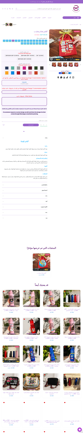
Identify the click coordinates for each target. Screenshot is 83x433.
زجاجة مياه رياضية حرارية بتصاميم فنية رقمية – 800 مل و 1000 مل (31, 309)
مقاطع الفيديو (44, 184)
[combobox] (38, 9)
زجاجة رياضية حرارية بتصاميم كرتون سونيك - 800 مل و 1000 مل (72, 365)
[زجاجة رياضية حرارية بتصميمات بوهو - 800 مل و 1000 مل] (71, 326)
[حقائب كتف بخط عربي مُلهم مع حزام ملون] (71, 409)
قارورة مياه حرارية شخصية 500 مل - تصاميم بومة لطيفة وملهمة (51, 421)
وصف (46, 137)
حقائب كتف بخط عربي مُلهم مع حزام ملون (71, 421)
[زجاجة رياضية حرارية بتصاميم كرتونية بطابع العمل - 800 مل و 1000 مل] (11, 326)
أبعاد (46, 201)
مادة (46, 195)
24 (22, 43)
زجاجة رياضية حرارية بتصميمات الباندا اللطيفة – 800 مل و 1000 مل (51, 337)
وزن (46, 218)
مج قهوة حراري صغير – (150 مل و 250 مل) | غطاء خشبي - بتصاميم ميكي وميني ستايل (11, 422)
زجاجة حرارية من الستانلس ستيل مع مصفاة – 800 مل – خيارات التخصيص (72, 393)
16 (45, 43)
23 (25, 43)
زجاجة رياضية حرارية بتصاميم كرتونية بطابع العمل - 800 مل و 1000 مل (11, 337)
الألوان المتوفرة (44, 207)
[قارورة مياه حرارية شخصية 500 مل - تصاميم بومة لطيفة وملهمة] (51, 409)
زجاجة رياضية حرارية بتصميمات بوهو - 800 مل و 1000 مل (72, 337)
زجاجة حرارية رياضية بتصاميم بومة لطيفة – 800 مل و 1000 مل (31, 337)
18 (39, 43)
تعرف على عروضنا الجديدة (35, 1)
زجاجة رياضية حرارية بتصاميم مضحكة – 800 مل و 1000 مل (52, 309)
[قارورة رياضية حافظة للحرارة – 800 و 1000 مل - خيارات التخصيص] (71, 298)
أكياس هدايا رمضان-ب (41, 273)
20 (33, 43)
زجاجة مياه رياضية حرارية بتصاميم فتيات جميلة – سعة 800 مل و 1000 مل (11, 309)
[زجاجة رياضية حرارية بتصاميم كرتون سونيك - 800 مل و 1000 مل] (71, 354)
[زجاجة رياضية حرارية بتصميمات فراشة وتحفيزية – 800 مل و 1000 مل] (51, 354)
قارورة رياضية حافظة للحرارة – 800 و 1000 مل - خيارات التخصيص (72, 309)
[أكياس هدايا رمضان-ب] (41, 262)
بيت (80, 24)
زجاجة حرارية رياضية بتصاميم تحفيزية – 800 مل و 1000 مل (31, 365)
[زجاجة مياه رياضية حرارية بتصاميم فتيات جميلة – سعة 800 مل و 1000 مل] (11, 298)
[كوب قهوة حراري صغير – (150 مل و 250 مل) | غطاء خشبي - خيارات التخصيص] (31, 409)
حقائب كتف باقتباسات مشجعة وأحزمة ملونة (31, 393)
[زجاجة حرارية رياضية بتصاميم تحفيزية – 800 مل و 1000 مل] (31, 354)
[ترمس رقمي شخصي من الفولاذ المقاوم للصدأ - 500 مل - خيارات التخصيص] (11, 354)
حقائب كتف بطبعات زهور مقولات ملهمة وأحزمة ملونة (11, 393)
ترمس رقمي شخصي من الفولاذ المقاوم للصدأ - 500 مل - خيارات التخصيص (11, 365)
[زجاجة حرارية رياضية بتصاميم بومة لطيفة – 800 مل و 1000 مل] (31, 326)
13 (10, 40)
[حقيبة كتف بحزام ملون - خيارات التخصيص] (51, 381)
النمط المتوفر (44, 190)
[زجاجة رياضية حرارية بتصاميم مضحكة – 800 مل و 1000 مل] (51, 298)
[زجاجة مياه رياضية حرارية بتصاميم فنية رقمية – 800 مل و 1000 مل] (31, 298)
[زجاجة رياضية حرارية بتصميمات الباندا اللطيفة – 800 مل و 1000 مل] (51, 326)
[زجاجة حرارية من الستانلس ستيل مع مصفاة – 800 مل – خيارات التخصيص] (71, 381)
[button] (10, 9)
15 (4, 40)
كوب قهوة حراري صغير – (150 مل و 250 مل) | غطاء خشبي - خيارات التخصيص (31, 422)
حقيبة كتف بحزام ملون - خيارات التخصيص (51, 393)
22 (28, 43)
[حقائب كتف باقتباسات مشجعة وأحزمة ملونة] (31, 381)
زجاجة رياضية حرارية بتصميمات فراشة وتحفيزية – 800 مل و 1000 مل (51, 365)
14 (7, 40)
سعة (46, 212)
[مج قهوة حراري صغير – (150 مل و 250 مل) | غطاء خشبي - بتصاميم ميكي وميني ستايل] (11, 409)
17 (42, 43)
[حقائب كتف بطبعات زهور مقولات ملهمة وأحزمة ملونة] (11, 381)
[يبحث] (16, 8)
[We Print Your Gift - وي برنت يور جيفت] (76, 8)
